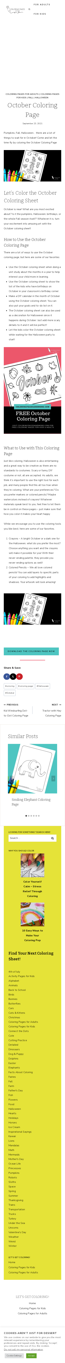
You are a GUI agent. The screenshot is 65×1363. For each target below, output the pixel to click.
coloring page (25, 686)
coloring (10, 686)
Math (11, 1150)
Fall (30, 97)
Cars (11, 1008)
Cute (11, 1035)
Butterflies (15, 1003)
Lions (12, 1141)
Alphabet (14, 981)
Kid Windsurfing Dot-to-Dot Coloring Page (16, 710)
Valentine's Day (17, 1232)
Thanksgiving (16, 1200)
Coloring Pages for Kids (22, 1026)
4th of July (14, 972)
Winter (13, 1246)
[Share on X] (13, 676)
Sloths (12, 1182)
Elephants (14, 1067)
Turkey (12, 1218)
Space (12, 1186)
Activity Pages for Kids (22, 976)
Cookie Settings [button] (14, 1355)
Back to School (17, 990)
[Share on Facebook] (7, 676)
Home (12, 1262)
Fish (11, 1095)
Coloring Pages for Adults (22, 94)
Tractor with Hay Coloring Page (51, 710)
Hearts (12, 1113)
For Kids (40, 14)
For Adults (42, 4)
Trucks (12, 1214)
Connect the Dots (19, 1031)
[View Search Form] (29, 9)
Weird (12, 1241)
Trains (12, 1205)
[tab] (26, 816)
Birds (11, 994)
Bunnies (13, 999)
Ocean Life (15, 1163)
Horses (13, 1122)
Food (11, 1104)
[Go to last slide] (12, 778)
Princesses (15, 1168)
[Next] (53, 778)
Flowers (13, 1099)
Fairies (12, 1077)
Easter (12, 1063)
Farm (11, 1086)
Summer (13, 1196)
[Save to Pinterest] (19, 676)
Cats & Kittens (17, 1013)
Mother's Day (16, 1159)
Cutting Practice (18, 1040)
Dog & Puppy (16, 1054)
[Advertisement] (32, 53)
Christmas (14, 1017)
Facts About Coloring (21, 1072)
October (9, 693)
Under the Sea (17, 1223)
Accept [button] (31, 1355)
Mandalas (14, 1145)
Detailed (13, 1045)
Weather (14, 1237)
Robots (13, 1177)
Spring (12, 1191)
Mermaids (14, 1154)
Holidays (13, 1118)
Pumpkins (14, 1173)
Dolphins (13, 1058)
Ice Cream (14, 1127)
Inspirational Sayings (20, 1132)
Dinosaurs (14, 1049)
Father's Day (16, 1090)
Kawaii (12, 1136)
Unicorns (13, 1227)
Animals (13, 985)
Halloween (41, 97)
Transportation (17, 1209)
